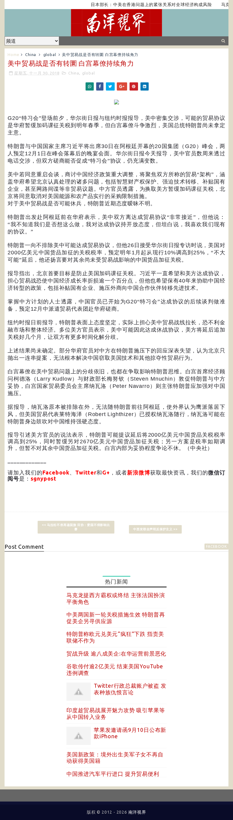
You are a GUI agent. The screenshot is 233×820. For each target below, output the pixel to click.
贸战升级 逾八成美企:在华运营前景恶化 (116, 653)
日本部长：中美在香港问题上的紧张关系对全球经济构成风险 (140, 4)
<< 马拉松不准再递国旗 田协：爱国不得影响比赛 (76, 527)
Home (13, 54)
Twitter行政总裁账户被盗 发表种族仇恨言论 (130, 689)
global (49, 54)
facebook (216, 546)
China (30, 54)
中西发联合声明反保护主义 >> (155, 529)
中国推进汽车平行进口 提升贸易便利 (112, 774)
